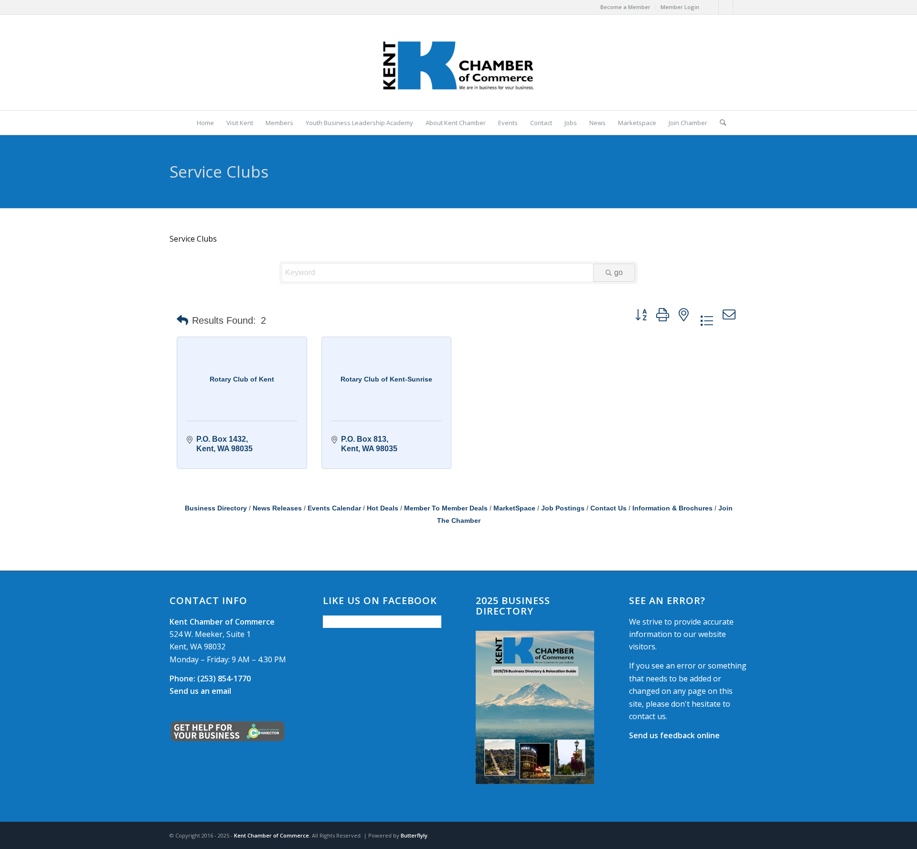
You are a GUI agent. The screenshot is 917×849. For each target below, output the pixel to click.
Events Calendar (334, 508)
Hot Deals (382, 508)
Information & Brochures (672, 508)
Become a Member (625, 7)
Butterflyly (414, 835)
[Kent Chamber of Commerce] (458, 62)
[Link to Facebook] (711, 7)
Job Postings (563, 508)
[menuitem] (626, 7)
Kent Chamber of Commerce (271, 835)
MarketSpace (514, 508)
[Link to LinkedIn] (740, 7)
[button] (182, 320)
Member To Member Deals (446, 508)
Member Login (680, 7)
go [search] (618, 272)
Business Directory (216, 508)
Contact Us (608, 508)
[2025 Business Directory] (535, 707)
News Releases (277, 508)
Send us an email (200, 691)
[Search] (720, 123)
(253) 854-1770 (210, 678)
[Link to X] (726, 7)
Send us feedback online (674, 735)
